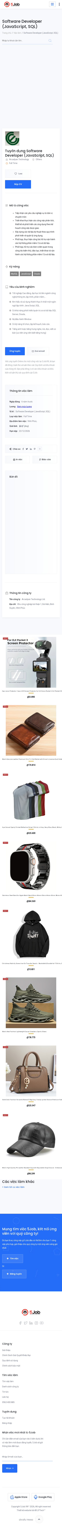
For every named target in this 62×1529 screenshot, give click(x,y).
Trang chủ (6, 33)
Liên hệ (5, 1397)
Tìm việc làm (8, 1381)
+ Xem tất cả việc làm (13, 1187)
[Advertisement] (31, 96)
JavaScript (26, 274)
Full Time (13, 163)
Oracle (37, 274)
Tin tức (5, 1392)
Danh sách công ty (10, 1386)
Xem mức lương (24, 406)
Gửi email (40, 351)
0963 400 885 (8, 1402)
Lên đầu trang (26, 1519)
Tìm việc (14, 1258)
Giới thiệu (6, 1350)
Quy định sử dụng (10, 1360)
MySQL (14, 274)
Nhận (8, 1468)
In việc (19, 459)
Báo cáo (46, 459)
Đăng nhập (7, 1423)
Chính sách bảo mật (11, 1366)
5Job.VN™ (24, 1506)
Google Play (45, 1497)
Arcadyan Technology (19, 159)
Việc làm (17, 33)
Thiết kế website (24, 1510)
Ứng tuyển (15, 351)
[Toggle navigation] (52, 4)
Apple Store (21, 1497)
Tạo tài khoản (8, 1418)
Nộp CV (18, 184)
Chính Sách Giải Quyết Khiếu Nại (16, 1355)
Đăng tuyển (16, 1273)
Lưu (20, 173)
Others (39, 159)
